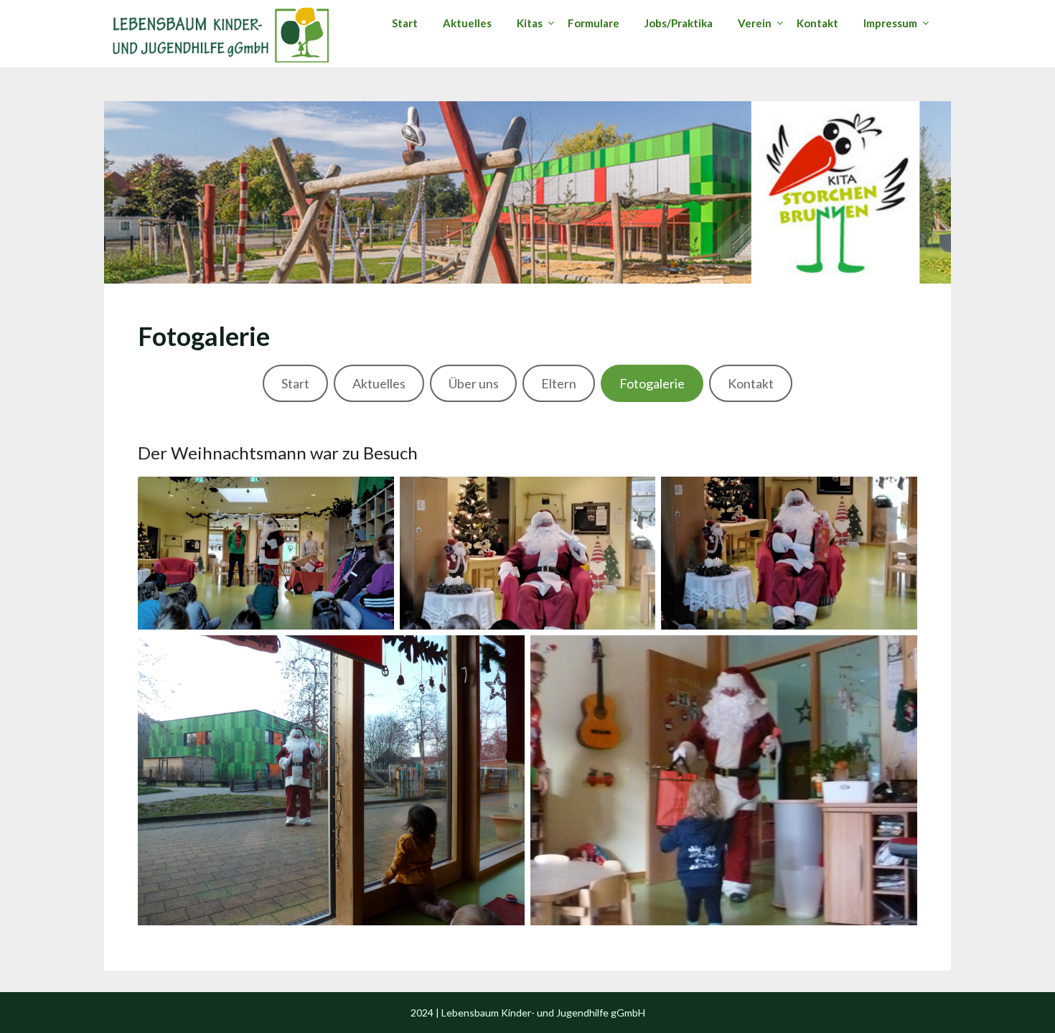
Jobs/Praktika (678, 23)
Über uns (474, 383)
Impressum (890, 23)
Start (405, 23)
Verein (755, 23)
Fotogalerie (652, 383)
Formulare (593, 23)
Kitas (530, 23)
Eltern (558, 383)
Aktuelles (467, 23)
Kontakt (817, 23)
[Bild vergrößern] (375, 495)
